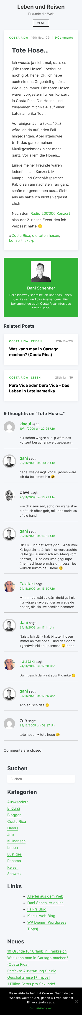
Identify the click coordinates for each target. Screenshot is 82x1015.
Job (10, 834)
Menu (41, 23)
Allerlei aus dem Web (45, 896)
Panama (14, 860)
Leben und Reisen (41, 6)
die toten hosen (45, 235)
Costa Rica (20, 235)
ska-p (29, 240)
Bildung (13, 808)
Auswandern (17, 802)
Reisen (12, 867)
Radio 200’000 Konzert (50, 213)
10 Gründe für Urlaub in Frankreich (37, 951)
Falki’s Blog (36, 909)
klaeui (25, 423)
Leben (12, 847)
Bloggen (14, 815)
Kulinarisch (16, 841)
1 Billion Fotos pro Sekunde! (31, 984)
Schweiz (14, 873)
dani (24, 458)
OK (31, 1008)
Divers (12, 828)
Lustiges (14, 854)
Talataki (27, 583)
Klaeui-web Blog (41, 915)
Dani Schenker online (45, 902)
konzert (16, 240)
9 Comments (64, 37)
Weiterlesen (44, 1008)
